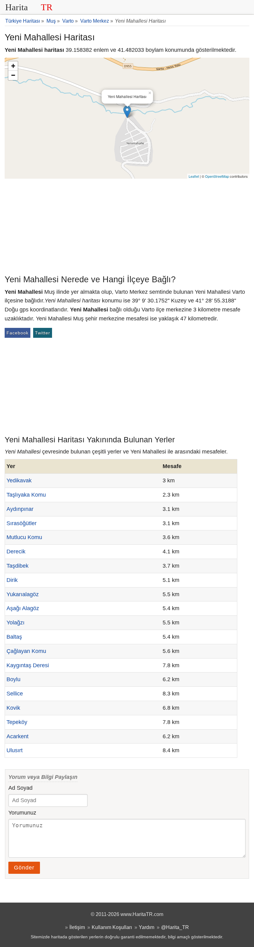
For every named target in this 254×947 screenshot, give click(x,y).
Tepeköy (17, 722)
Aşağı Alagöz (23, 608)
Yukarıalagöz (23, 594)
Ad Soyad (20, 788)
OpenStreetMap (217, 176)
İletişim (77, 927)
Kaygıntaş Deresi (28, 665)
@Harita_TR (175, 927)
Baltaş (14, 637)
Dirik (12, 580)
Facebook (17, 332)
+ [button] (13, 66)
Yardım (146, 927)
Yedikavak (19, 480)
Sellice (15, 693)
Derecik (16, 551)
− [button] (13, 75)
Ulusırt (15, 750)
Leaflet (194, 176)
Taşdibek (17, 566)
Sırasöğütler (22, 523)
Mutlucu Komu (24, 537)
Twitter (42, 332)
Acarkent (17, 736)
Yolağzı (15, 622)
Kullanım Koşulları (112, 927)
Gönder (24, 867)
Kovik (13, 708)
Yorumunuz (22, 813)
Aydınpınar (20, 509)
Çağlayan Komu (26, 651)
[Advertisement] (127, 225)
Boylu (13, 679)
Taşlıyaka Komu (26, 495)
